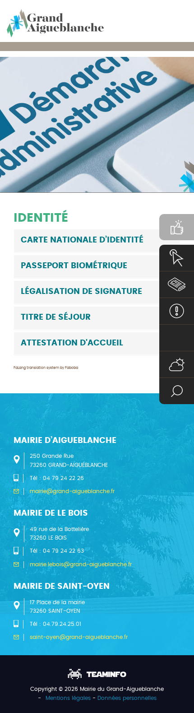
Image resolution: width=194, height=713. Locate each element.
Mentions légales (68, 698)
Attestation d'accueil (72, 343)
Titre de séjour (56, 317)
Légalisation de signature (81, 292)
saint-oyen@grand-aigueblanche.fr (79, 637)
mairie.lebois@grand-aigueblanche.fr (81, 564)
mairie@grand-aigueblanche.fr (72, 491)
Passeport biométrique (74, 266)
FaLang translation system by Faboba (46, 368)
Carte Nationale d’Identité (82, 240)
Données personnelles (127, 698)
